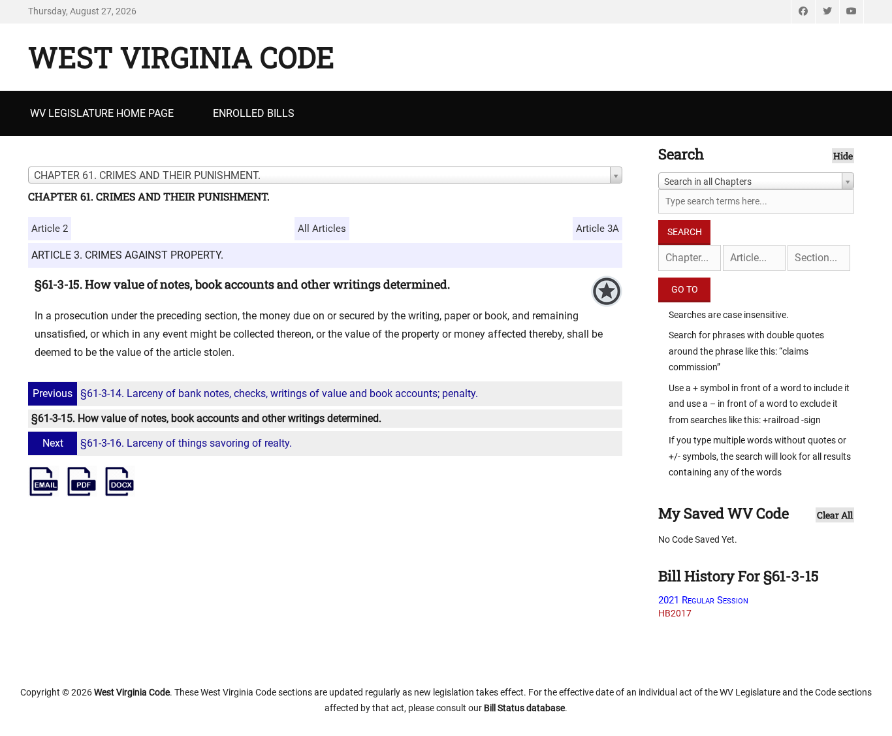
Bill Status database (524, 708)
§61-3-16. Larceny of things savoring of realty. (167, 443)
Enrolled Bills (254, 113)
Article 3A (597, 228)
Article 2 (49, 228)
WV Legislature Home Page (102, 113)
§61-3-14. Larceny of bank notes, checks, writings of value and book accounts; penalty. (255, 393)
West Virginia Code (181, 57)
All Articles (322, 228)
